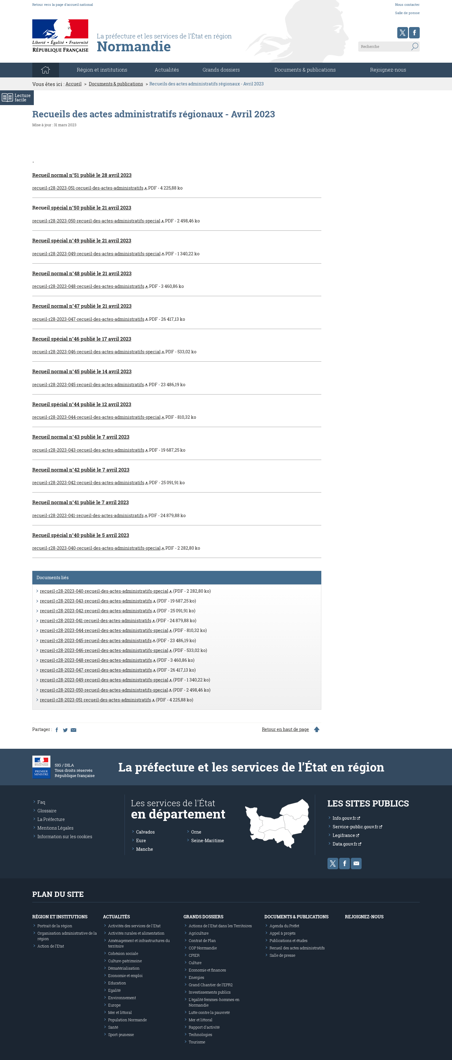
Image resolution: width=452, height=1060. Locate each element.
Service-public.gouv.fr (356, 827)
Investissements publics (210, 992)
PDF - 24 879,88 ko (109, 515)
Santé (113, 1027)
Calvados (145, 832)
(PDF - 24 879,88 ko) (118, 620)
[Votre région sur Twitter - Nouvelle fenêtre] (402, 32)
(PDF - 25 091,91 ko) (117, 611)
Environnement (122, 997)
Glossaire (47, 811)
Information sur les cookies (65, 836)
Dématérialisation (124, 968)
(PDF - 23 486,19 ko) (118, 640)
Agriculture (198, 933)
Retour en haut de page (285, 729)
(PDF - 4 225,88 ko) (116, 700)
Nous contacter (407, 4)
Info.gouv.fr (345, 818)
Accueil (73, 84)
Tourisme (197, 1041)
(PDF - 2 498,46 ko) (125, 690)
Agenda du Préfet (284, 925)
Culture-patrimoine (125, 960)
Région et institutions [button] (102, 69)
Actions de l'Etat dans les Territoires (220, 925)
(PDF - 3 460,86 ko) (117, 660)
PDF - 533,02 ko (114, 352)
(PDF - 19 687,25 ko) (118, 601)
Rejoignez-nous (388, 69)
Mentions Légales (55, 828)
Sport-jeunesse (121, 1034)
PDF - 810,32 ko (114, 417)
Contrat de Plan (202, 940)
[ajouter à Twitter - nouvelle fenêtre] (65, 729)
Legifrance (344, 835)
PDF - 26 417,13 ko (108, 319)
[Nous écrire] (356, 863)
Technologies (200, 1034)
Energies (196, 977)
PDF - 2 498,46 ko (116, 221)
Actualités (167, 69)
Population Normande (127, 1019)
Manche (144, 849)
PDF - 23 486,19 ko (108, 384)
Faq (41, 802)
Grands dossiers (221, 69)
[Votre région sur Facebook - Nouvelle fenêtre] (414, 32)
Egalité (114, 990)
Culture (195, 962)
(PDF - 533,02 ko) (123, 650)
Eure (141, 840)
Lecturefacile (23, 97)
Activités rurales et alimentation (136, 933)
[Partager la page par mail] (73, 729)
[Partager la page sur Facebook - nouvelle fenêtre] (56, 729)
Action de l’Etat (51, 946)
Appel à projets (282, 933)
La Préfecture (51, 819)
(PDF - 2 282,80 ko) (125, 591)
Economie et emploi (125, 975)
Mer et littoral (120, 1012)
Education (117, 982)
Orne (196, 832)
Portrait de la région (55, 925)
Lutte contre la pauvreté (209, 1012)
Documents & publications (305, 69)
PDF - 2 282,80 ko (116, 548)
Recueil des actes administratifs (297, 947)
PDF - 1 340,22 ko (116, 254)
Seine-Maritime (207, 840)
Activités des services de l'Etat (134, 925)
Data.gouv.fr (345, 844)
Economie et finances (207, 970)
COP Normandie (203, 947)
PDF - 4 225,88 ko (107, 188)
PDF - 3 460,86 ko (108, 286)
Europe (114, 1005)
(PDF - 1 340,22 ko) (125, 680)
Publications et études (288, 940)
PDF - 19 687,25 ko (108, 450)
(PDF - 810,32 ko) (123, 630)
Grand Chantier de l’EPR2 (211, 984)
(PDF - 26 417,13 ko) (118, 670)
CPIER (194, 955)
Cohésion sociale (123, 953)
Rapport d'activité (204, 1027)
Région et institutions (59, 917)
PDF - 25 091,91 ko (108, 482)
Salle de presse (407, 12)
